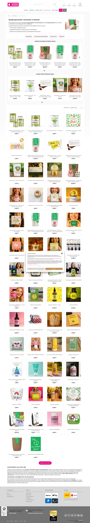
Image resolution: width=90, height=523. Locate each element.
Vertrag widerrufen (29, 501)
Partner (25, 521)
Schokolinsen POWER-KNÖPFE (17, 280)
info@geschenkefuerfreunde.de (35, 513)
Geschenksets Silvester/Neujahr (41, 36)
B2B (65, 10)
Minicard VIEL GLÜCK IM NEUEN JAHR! (35, 454)
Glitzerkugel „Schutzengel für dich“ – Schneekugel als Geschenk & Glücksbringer (55, 181)
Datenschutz (9, 494)
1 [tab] (44, 70)
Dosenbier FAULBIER (54, 404)
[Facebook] (69, 516)
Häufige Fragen (28, 493)
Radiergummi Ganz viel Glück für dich (35, 205)
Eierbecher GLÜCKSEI (16, 404)
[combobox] (45, 4)
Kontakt (11, 521)
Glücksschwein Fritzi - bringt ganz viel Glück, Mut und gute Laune (75, 96)
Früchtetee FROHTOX (73, 304)
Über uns (64, 5)
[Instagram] (75, 516)
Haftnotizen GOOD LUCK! (73, 354)
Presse (21, 521)
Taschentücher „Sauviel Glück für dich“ (16, 180)
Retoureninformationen (30, 499)
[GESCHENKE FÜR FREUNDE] (13, 4)
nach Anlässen (14, 15)
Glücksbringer (29, 36)
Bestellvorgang (28, 494)
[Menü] (6, 507)
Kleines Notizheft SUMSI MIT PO (73, 329)
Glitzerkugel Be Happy (73, 205)
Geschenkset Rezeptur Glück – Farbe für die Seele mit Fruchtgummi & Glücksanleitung (15, 64)
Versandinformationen (29, 496)
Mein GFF (69, 5)
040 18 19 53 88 (12, 513)
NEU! (61, 10)
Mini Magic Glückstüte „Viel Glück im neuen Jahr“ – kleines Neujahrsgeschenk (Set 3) (75, 64)
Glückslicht (61, 36)
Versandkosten (80, 520)
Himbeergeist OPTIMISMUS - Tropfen (16, 329)
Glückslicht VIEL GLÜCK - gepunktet (17, 354)
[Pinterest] (72, 516)
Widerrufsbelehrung (10, 496)
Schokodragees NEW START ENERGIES (73, 280)
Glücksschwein (53, 36)
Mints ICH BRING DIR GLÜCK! (73, 429)
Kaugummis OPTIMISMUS (54, 429)
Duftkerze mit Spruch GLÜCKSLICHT (35, 280)
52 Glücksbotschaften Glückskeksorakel (16, 255)
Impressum (16, 521)
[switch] (4, 514)
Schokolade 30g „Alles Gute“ (16, 155)
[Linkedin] (81, 516)
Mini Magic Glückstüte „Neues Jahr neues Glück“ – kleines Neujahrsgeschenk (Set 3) (30, 64)
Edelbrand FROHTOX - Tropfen (54, 304)
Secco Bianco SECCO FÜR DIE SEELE (54, 354)
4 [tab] (46, 102)
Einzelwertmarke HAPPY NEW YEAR (36, 329)
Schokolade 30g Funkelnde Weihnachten (36, 180)
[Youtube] (78, 516)
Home (9, 15)
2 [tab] (45, 70)
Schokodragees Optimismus (73, 379)
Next (79, 57)
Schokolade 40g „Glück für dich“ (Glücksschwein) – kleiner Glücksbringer (45, 96)
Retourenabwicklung (68, 501)
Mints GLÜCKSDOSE (36, 404)
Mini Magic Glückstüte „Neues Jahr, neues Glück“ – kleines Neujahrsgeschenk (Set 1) (60, 64)
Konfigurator (47, 10)
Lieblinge (74, 5)
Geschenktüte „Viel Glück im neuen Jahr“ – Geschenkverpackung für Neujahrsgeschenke (17, 455)
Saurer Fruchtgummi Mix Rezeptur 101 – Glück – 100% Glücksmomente (15, 96)
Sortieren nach (66, 107)
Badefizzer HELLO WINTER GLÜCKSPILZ (35, 354)
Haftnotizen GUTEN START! (35, 304)
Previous (11, 57)
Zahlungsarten (28, 498)
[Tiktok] (65, 516)
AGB (8, 493)
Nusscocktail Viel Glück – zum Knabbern (54, 130)
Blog (8, 521)
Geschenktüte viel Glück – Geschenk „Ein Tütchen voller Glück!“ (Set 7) (45, 64)
